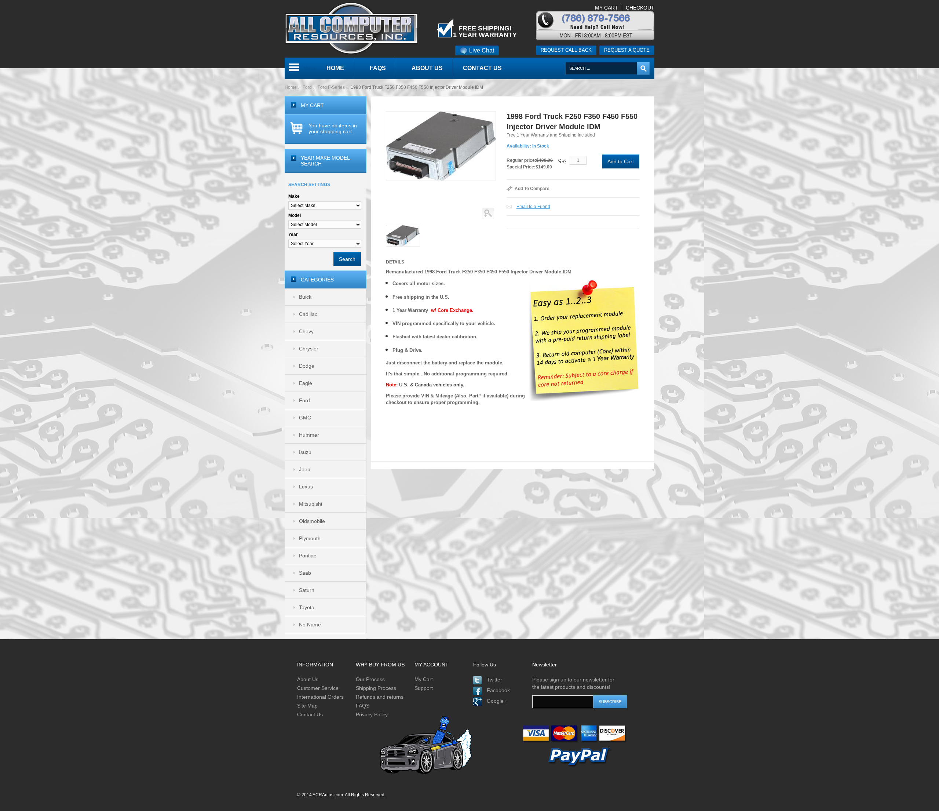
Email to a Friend (533, 206)
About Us (307, 679)
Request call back (566, 50)
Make (294, 196)
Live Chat (481, 50)
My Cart (423, 679)
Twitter (494, 680)
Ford (307, 87)
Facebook (498, 690)
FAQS (362, 706)
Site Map (307, 706)
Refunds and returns (379, 697)
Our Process (370, 679)
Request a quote (627, 50)
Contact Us (310, 714)
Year (293, 234)
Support (423, 688)
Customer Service (318, 688)
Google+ (497, 701)
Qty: (562, 160)
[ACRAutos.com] (351, 3)
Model (294, 215)
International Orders (320, 697)
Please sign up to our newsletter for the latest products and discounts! (573, 683)
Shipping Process (376, 688)
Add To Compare (532, 188)
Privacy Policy (372, 714)
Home (291, 87)
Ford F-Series (331, 87)
